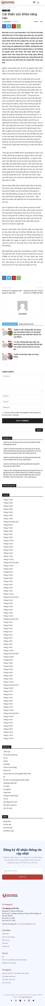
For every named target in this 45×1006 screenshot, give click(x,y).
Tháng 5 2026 (8, 506)
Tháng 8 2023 (8, 572)
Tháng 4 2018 (8, 729)
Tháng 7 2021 (8, 628)
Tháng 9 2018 (8, 720)
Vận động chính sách (10, 802)
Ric (14, 7)
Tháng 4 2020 (8, 672)
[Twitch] (29, 1000)
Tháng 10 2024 (8, 540)
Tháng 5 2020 (8, 669)
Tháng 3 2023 (8, 584)
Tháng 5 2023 (8, 581)
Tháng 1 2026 (8, 518)
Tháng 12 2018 (8, 710)
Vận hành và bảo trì (9, 805)
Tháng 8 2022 (8, 603)
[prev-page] (3, 364)
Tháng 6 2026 (8, 503)
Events (5, 761)
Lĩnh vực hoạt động (10, 767)
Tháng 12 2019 (8, 682)
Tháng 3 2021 (8, 641)
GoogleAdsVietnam (26, 997)
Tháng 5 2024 (8, 544)
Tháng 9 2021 (8, 622)
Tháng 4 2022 (8, 610)
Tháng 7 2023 (8, 575)
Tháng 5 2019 (8, 704)
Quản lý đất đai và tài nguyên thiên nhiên (17, 774)
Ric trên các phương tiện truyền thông (16, 780)
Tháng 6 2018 (8, 726)
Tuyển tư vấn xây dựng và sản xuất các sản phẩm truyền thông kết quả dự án (21, 443)
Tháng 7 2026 (8, 500)
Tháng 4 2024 (8, 547)
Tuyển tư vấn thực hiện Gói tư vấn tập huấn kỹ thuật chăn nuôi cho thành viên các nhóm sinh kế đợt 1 (21, 458)
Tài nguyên (7, 789)
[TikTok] (24, 1000)
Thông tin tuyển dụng (10, 796)
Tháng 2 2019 (8, 707)
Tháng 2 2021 (8, 644)
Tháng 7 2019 (8, 698)
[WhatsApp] (19, 26)
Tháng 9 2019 (8, 691)
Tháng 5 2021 (8, 635)
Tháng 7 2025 (8, 528)
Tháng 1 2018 (8, 735)
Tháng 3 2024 (8, 550)
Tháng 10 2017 (8, 738)
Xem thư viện (7, 808)
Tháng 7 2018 (8, 723)
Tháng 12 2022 (8, 594)
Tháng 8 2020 (8, 660)
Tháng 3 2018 (8, 732)
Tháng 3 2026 (8, 512)
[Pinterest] (14, 26)
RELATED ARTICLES (9, 324)
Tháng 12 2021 (8, 616)
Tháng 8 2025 (8, 525)
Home (4, 7)
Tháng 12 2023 (8, 559)
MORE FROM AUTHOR (26, 324)
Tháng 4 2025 (8, 534)
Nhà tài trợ (7, 770)
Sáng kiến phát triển (10, 783)
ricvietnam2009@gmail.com (26, 924)
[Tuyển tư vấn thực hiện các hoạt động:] (7, 356)
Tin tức (10, 7)
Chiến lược (6, 752)
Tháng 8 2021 (8, 625)
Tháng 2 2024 (8, 553)
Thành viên (7, 792)
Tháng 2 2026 (8, 515)
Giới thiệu (6, 764)
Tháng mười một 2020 (11, 654)
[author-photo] (22, 311)
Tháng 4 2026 (8, 509)
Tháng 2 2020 (8, 679)
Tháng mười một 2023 (11, 562)
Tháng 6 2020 (8, 666)
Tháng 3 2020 (8, 676)
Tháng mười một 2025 (11, 522)
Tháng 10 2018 (8, 716)
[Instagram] (16, 1000)
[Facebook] (4, 26)
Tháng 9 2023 (8, 569)
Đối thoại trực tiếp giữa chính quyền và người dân (12, 292)
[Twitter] (9, 26)
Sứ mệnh (6, 786)
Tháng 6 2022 (8, 606)
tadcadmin (7, 21)
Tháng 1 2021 (8, 647)
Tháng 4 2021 (8, 638)
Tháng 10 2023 (8, 566)
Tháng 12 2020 (8, 650)
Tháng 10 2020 (8, 657)
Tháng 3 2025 (8, 537)
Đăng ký (22, 877)
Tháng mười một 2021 (11, 619)
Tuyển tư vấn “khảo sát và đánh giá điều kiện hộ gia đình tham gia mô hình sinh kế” (21, 465)
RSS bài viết (7, 824)
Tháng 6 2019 (8, 701)
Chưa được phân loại (10, 755)
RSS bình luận (7, 828)
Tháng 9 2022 (8, 600)
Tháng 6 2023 (8, 578)
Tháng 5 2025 (8, 531)
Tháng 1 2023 (8, 591)
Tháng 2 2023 (8, 588)
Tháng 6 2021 (8, 632)
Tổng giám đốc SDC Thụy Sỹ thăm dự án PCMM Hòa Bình (33, 292)
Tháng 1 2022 (8, 613)
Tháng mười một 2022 (11, 597)
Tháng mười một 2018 (11, 713)
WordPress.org (8, 831)
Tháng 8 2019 (8, 694)
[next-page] (6, 364)
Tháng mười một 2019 (11, 685)
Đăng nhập (7, 821)
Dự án (5, 758)
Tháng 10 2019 (8, 688)
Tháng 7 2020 (8, 663)
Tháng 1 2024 (8, 556)
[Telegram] (20, 1000)
